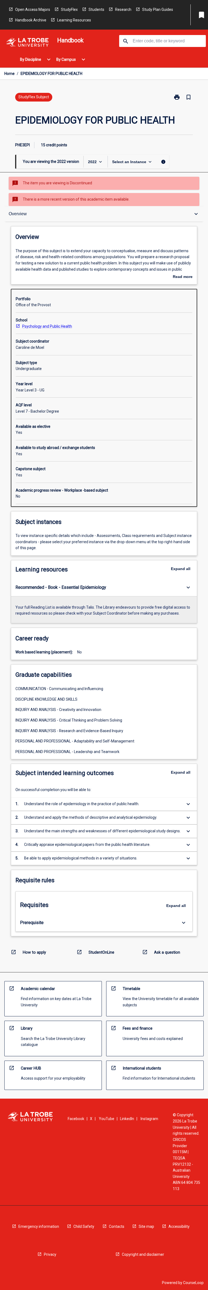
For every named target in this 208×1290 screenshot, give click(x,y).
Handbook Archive (30, 20)
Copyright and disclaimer (143, 1254)
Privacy (50, 1254)
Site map (146, 1226)
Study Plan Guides (157, 9)
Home (9, 73)
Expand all (180, 569)
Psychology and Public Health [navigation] (47, 326)
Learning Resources (74, 20)
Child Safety (83, 1226)
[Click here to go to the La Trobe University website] (27, 43)
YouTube (106, 1119)
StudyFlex (69, 9)
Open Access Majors (32, 9)
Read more (183, 277)
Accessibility (179, 1226)
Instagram (149, 1119)
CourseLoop (193, 1282)
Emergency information (38, 1226)
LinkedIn (127, 1119)
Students (96, 9)
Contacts (116, 1226)
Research (123, 9)
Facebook (76, 1119)
